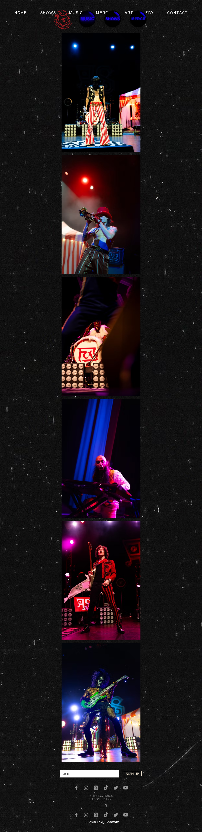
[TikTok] (106, 788)
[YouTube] (126, 788)
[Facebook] (76, 788)
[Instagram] (86, 788)
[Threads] (96, 788)
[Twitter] (116, 788)
